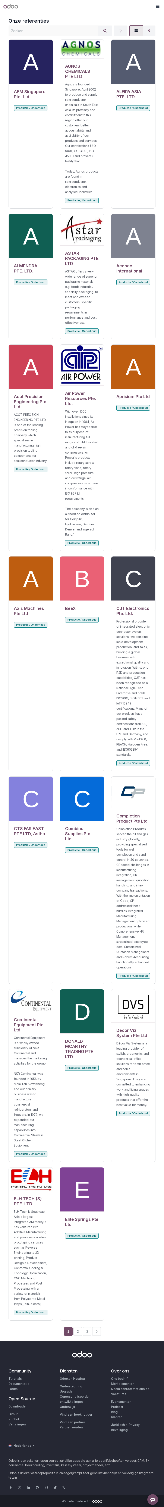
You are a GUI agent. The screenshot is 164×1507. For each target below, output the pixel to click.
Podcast (117, 1407)
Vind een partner (72, 1422)
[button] (157, 6)
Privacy (134, 1424)
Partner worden (71, 1427)
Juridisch (118, 1424)
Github (14, 1414)
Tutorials (15, 1378)
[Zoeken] (105, 30)
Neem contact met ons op (130, 1389)
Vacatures (118, 1394)
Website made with (76, 1501)
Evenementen (121, 1401)
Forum (13, 1389)
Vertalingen (17, 1424)
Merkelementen (123, 1383)
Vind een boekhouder (76, 1414)
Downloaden (18, 1406)
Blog (114, 1412)
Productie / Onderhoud (30, 108)
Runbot (14, 1419)
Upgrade (66, 1391)
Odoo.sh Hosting (72, 1378)
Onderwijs (67, 1407)
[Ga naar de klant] (31, 62)
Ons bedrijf (119, 1378)
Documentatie (19, 1383)
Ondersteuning (71, 1386)
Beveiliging (119, 1430)
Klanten (117, 1417)
